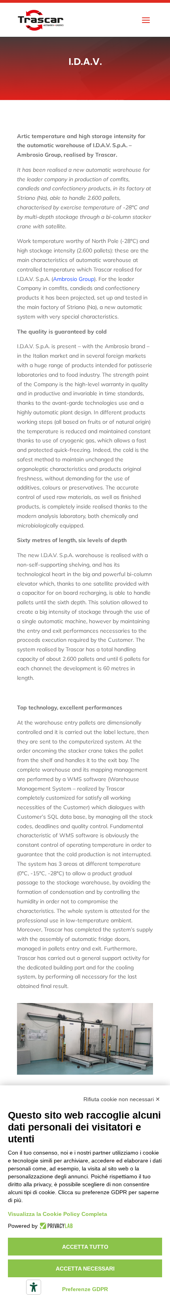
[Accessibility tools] (33, 1287)
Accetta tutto (85, 1247)
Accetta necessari (85, 1268)
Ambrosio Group (73, 279)
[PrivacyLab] (55, 1226)
